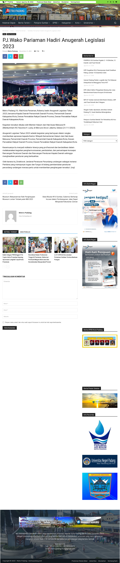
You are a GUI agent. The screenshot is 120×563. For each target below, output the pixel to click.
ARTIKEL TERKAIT (10, 232)
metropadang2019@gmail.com (63, 548)
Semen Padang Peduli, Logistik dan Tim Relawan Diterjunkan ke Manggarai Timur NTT (100, 81)
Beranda (5, 31)
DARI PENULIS (25, 232)
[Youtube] (116, 2)
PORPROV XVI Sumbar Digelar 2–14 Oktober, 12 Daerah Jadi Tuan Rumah (100, 61)
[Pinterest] (15, 56)
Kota (12, 31)
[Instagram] (110, 2)
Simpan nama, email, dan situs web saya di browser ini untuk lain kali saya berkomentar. (33, 322)
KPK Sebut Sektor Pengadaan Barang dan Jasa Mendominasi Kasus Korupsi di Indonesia (99, 91)
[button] (115, 23)
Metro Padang (13, 51)
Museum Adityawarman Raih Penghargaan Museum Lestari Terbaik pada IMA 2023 (19, 198)
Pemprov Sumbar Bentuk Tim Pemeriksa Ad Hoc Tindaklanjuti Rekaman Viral (100, 121)
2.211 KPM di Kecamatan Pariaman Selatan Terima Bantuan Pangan (65, 257)
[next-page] (7, 266)
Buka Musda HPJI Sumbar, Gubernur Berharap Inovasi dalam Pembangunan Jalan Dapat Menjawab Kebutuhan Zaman (60, 199)
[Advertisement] (99, 163)
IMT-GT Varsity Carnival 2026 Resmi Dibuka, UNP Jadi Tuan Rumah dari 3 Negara (100, 101)
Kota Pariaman (21, 31)
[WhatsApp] (21, 56)
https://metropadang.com (25, 216)
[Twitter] (113, 2)
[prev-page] (4, 266)
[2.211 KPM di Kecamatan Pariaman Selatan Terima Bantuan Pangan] (66, 245)
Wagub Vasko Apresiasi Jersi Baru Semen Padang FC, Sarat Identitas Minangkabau (98, 111)
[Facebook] (107, 2)
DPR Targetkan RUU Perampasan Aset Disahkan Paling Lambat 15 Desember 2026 (100, 71)
